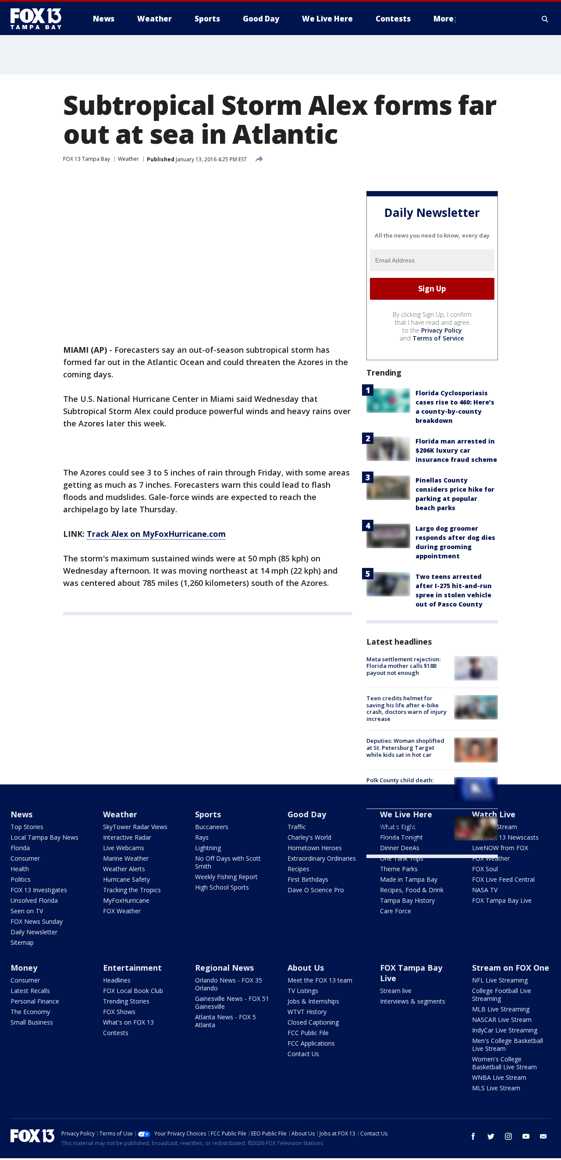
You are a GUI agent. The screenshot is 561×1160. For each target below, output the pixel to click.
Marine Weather (126, 858)
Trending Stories (126, 1001)
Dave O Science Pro (316, 890)
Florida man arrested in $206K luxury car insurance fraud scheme (456, 450)
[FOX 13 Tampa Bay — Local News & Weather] (39, 18)
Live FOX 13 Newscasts (505, 837)
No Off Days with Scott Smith (228, 862)
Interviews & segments (412, 1001)
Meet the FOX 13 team (320, 980)
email (543, 1136)
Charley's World (309, 837)
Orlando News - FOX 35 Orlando (228, 984)
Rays (202, 837)
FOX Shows (119, 1011)
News (21, 814)
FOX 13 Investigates (39, 890)
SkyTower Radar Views (135, 827)
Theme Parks (399, 869)
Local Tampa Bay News (44, 837)
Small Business (32, 1022)
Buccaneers (211, 827)
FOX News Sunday (37, 921)
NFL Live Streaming (500, 980)
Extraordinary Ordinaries (322, 858)
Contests (115, 1033)
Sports (208, 814)
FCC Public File (308, 1033)
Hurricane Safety (126, 879)
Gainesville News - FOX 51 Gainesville (232, 1002)
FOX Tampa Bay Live (502, 900)
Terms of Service (438, 338)
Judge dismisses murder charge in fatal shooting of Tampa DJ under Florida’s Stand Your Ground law (403, 829)
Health (20, 869)
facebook (473, 1136)
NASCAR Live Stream (502, 1019)
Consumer (25, 858)
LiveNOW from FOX (500, 848)
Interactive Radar (127, 837)
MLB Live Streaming (500, 1009)
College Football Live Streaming (501, 994)
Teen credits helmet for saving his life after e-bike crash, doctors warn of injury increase (406, 708)
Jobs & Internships (313, 1001)
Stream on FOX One (510, 967)
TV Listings (303, 990)
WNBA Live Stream (499, 1077)
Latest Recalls (30, 990)
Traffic (297, 827)
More (443, 19)
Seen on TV (27, 911)
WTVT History (307, 1011)
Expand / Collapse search (545, 18)
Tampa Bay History (407, 900)
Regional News (224, 967)
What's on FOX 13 (128, 1022)
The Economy (30, 1011)
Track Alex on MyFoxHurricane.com (156, 534)
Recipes (298, 869)
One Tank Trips (401, 858)
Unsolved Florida (34, 900)
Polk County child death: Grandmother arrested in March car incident (401, 787)
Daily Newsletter (34, 932)
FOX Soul (485, 869)
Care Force (395, 911)
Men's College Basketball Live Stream (507, 1044)
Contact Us (303, 1054)
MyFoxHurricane (126, 900)
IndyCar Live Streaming (504, 1030)
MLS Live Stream (496, 1088)
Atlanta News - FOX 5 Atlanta (225, 1021)
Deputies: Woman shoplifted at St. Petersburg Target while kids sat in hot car (405, 747)
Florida (20, 848)
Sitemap (22, 942)
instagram (508, 1136)
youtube (526, 1136)
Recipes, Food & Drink (412, 890)
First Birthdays (308, 879)
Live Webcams (123, 848)
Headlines (117, 980)
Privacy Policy (441, 330)
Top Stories (27, 827)
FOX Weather (122, 911)
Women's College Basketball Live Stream (504, 1063)
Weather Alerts (124, 869)
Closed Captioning (313, 1022)
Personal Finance (35, 1001)
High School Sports (222, 887)
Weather (128, 159)
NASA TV (484, 890)
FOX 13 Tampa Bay (86, 159)
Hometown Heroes (315, 848)
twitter (491, 1136)
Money (24, 967)
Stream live (396, 990)
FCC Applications (311, 1043)
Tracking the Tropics (132, 890)
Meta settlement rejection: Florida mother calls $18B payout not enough (403, 666)
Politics (21, 879)
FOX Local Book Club (133, 990)
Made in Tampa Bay (408, 879)
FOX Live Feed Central (503, 879)
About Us (306, 967)
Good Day (307, 814)
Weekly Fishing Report (226, 877)
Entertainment (132, 967)
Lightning (208, 848)
